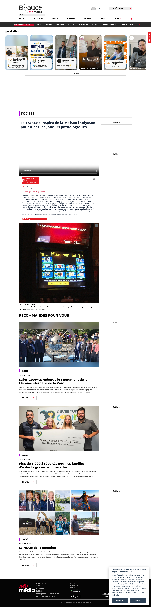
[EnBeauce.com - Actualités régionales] (30, 8)
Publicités (40, 591)
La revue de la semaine (37, 548)
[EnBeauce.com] (27, 590)
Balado (132, 25)
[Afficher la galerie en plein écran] (96, 225)
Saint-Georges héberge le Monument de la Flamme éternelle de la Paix (53, 381)
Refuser (138, 600)
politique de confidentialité (128, 593)
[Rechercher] (131, 19)
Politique (71, 25)
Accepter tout (119, 600)
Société (40, 25)
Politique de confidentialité (47, 594)
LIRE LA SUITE (26, 398)
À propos (39, 586)
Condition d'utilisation (45, 596)
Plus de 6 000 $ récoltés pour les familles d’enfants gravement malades (52, 465)
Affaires (49, 25)
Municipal (95, 25)
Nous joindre (41, 583)
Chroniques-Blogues (109, 25)
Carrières (40, 588)
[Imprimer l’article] (94, 180)
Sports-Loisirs (83, 25)
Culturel (124, 25)
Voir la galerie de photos (33, 192)
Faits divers (60, 25)
